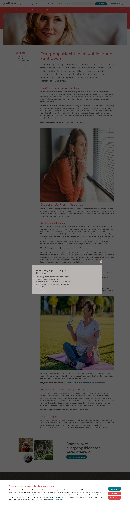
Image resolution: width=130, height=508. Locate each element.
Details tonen (114, 498)
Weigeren (115, 493)
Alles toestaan (114, 489)
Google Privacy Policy (55, 499)
